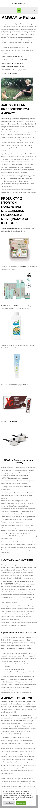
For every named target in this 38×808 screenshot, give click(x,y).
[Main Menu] (19, 10)
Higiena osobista (7, 345)
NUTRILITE (19, 56)
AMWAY (24, 60)
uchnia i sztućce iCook (9, 73)
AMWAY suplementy (8, 56)
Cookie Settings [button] (9, 803)
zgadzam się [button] (21, 803)
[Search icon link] (35, 10)
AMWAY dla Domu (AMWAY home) (12, 63)
